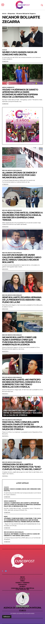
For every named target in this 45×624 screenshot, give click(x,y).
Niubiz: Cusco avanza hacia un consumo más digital (19, 53)
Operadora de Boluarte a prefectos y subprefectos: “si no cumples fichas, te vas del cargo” (22, 467)
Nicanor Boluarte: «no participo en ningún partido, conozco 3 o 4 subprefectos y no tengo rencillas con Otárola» (21, 383)
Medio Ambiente (8, 87)
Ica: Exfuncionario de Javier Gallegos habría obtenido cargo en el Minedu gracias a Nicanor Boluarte (21, 258)
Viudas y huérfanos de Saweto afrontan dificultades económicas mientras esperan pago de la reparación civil (20, 93)
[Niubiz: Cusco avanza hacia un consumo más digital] (22, 37)
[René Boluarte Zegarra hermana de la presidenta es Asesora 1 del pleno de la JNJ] (22, 282)
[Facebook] (2, 571)
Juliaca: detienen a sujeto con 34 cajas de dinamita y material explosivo (22, 534)
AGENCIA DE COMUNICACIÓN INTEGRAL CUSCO (22, 609)
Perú (6, 516)
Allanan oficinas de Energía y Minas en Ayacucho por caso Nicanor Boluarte (19, 175)
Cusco (4, 50)
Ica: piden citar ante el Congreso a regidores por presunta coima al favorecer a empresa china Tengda (22, 216)
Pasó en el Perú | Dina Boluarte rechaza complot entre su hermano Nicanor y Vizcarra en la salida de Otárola (22, 426)
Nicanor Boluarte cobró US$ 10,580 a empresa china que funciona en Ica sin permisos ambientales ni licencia (19, 341)
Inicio (4, 13)
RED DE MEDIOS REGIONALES (12, 170)
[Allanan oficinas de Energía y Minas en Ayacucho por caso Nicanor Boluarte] (22, 157)
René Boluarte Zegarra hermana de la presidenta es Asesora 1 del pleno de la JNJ (21, 299)
